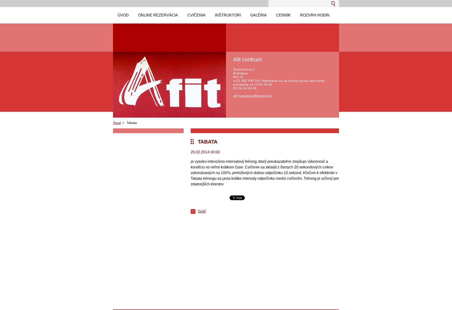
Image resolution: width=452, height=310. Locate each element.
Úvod (117, 123)
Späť (202, 211)
